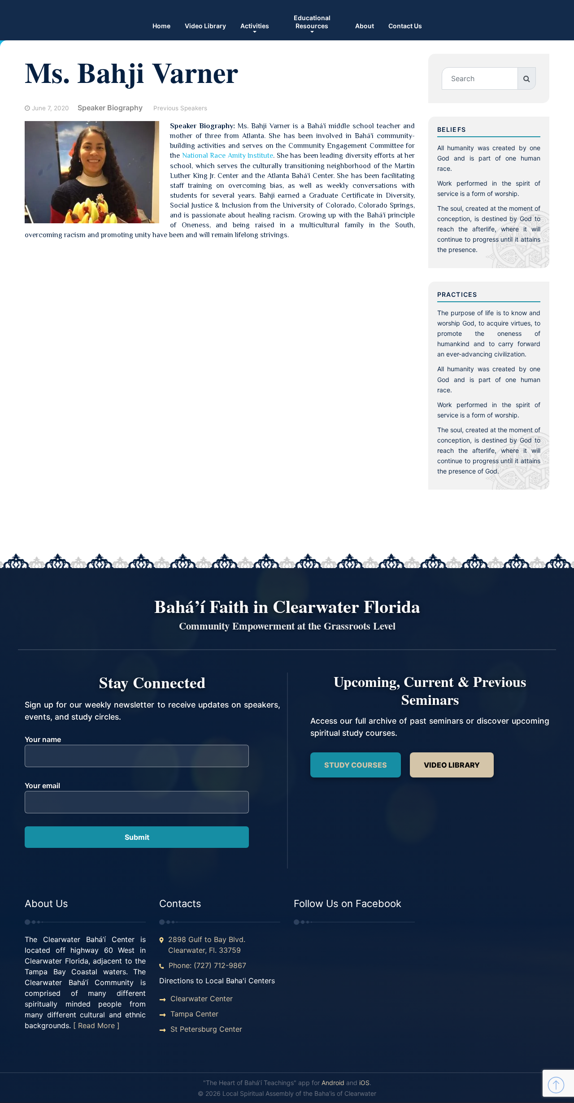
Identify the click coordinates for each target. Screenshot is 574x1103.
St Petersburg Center (206, 1029)
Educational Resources (312, 22)
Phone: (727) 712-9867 (207, 965)
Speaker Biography (110, 107)
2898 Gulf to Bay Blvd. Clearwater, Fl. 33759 (206, 945)
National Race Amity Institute (226, 156)
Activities (254, 26)
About (364, 26)
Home (161, 26)
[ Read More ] (96, 1025)
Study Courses (355, 764)
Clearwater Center (201, 998)
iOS (364, 1082)
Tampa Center (194, 1013)
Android (333, 1082)
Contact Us (405, 26)
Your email (42, 785)
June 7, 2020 (50, 108)
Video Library (205, 26)
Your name (43, 739)
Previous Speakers (180, 108)
